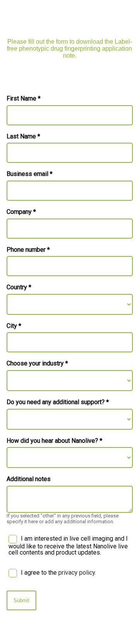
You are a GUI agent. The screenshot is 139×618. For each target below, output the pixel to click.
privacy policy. (77, 572)
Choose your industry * (37, 363)
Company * (21, 211)
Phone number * (28, 249)
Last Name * (23, 136)
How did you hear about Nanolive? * (54, 440)
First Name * (24, 98)
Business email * (30, 174)
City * (14, 326)
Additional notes (29, 479)
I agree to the (58, 572)
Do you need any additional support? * (58, 402)
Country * (19, 287)
